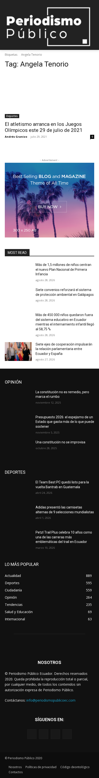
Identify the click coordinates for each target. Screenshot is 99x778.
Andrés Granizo (16, 136)
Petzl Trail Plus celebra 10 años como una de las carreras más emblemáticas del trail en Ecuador (64, 537)
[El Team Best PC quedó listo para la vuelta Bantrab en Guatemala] (18, 489)
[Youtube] (67, 734)
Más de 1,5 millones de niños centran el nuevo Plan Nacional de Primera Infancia (63, 269)
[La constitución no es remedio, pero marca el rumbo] (18, 399)
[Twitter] (55, 734)
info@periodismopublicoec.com (50, 700)
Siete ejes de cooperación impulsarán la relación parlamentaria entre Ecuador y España (64, 349)
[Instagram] (43, 734)
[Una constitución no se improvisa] (18, 449)
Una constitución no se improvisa (60, 442)
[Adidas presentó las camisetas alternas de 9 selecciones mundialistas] (18, 514)
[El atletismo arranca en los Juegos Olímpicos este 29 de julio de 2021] (49, 95)
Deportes (12, 116)
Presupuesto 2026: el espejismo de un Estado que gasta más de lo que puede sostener (65, 421)
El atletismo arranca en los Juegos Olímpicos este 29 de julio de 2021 (43, 127)
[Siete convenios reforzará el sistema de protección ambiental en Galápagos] (18, 297)
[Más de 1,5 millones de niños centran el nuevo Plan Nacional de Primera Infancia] (18, 272)
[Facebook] (32, 734)
